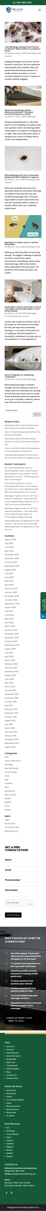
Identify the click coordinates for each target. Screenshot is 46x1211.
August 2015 (10, 720)
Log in (7, 820)
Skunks (8, 798)
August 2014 (10, 747)
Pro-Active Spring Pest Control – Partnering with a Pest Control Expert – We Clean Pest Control (22, 471)
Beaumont (11, 1093)
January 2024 (11, 630)
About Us (10, 1046)
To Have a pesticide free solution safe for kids (23, 989)
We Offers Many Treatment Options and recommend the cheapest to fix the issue (26, 956)
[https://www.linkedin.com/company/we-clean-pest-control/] (43, 616)
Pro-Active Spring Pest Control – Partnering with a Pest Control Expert (22, 476)
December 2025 (12, 554)
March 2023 (10, 660)
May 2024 (9, 619)
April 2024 (9, 622)
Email (8, 870)
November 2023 (12, 637)
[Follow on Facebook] (7, 1193)
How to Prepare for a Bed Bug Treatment (19, 376)
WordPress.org (11, 831)
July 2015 (9, 724)
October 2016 (11, 701)
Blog (8, 1072)
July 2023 (9, 652)
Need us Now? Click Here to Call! (20, 1019)
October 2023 (11, 641)
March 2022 (10, 686)
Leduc (9, 1103)
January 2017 (10, 690)
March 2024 (10, 626)
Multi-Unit (10, 1062)
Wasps (8, 810)
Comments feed (12, 827)
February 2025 (11, 588)
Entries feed (10, 823)
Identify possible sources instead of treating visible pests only (24, 973)
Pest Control (23, 316)
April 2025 (9, 585)
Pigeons (9, 1147)
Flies (6, 779)
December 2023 (12, 634)
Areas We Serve (13, 1056)
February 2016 (11, 709)
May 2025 (9, 581)
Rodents (10, 1143)
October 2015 (11, 717)
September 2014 (12, 743)
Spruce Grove (12, 1109)
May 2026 (9, 551)
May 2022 (9, 683)
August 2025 (10, 570)
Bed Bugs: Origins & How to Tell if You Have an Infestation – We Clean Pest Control (21, 499)
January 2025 (11, 592)
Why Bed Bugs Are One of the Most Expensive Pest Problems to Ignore (22, 176)
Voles (7, 806)
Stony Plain (11, 1112)
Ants (7, 757)
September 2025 (12, 566)
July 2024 (9, 611)
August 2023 (10, 649)
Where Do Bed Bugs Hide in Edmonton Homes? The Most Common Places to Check (19, 112)
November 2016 (11, 698)
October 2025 (11, 562)
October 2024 (11, 600)
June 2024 (9, 615)
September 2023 (12, 645)
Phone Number (13, 880)
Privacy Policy (12, 1078)
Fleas (38, 247)
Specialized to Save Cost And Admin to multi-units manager (26, 1006)
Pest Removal (12, 1053)
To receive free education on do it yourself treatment (25, 965)
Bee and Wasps (12, 768)
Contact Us (11, 1075)
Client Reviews (12, 1069)
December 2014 (12, 739)
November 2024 (12, 596)
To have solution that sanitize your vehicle (22, 982)
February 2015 (11, 732)
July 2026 (9, 543)
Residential (11, 1059)
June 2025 (9, 577)
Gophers (9, 783)
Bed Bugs (32, 53)
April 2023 (9, 656)
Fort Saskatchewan (15, 1100)
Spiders (8, 802)
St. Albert (10, 1116)
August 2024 (10, 607)
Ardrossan (11, 1090)
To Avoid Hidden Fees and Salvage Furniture (24, 997)
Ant (7, 1128)
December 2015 (11, 713)
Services (10, 1049)
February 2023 (11, 664)
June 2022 (9, 679)
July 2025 (9, 573)
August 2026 (10, 539)
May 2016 (9, 705)
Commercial (11, 1065)
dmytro (10, 53)
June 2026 (9, 547)
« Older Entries (11, 410)
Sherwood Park (13, 1106)
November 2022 (12, 671)
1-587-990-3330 (23, 2)
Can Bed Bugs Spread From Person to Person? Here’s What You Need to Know (22, 49)
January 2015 (10, 735)
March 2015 (10, 728)
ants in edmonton (13, 761)
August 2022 (10, 675)
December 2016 (11, 694)
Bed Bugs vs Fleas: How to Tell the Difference (21, 243)
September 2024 (12, 604)
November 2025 (12, 558)
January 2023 (11, 668)
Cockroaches (11, 316)
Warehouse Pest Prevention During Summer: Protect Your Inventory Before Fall (22, 441)
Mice (7, 787)
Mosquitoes (10, 791)
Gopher (9, 1140)
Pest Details (12, 890)
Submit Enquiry (13, 915)
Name (9, 860)
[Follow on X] (11, 1193)
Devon (9, 1096)
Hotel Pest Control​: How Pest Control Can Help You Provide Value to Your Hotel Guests (23, 309)
